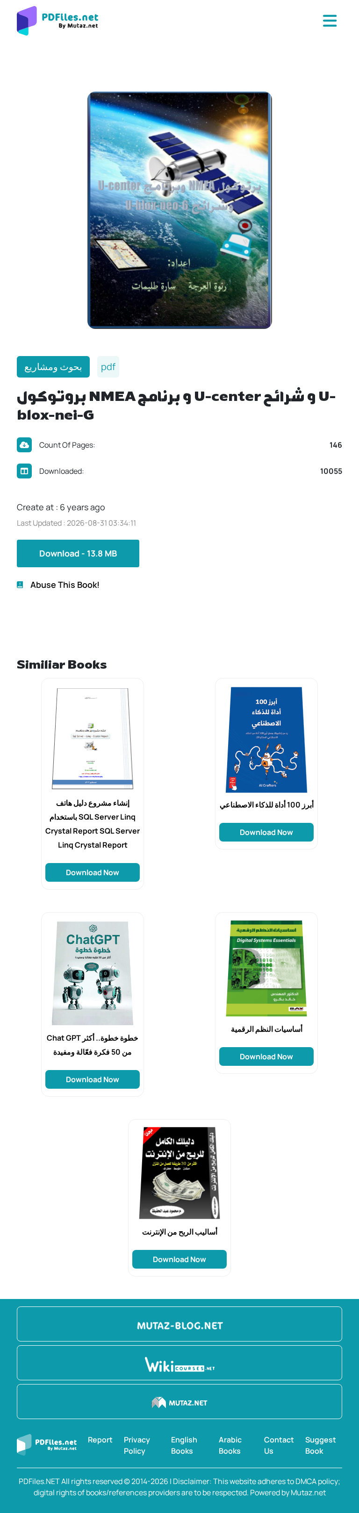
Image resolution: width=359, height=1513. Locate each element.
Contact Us (279, 1445)
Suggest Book (320, 1445)
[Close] (329, 21)
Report (100, 1439)
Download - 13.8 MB (78, 553)
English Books (184, 1445)
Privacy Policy (137, 1445)
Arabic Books (230, 1445)
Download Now (92, 872)
